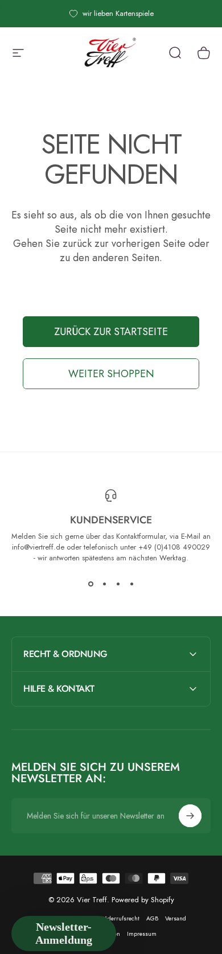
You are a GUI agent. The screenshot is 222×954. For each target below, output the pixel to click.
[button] (63, 933)
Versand (175, 918)
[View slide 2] (104, 583)
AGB (152, 918)
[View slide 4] (131, 583)
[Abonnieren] (190, 815)
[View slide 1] (90, 583)
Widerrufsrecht (119, 918)
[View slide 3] (118, 583)
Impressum (142, 934)
